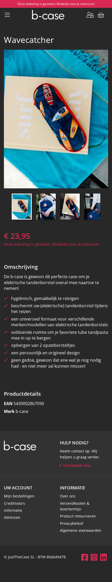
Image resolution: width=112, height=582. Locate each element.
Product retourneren (78, 516)
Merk (9, 411)
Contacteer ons (76, 465)
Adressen (12, 517)
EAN (8, 403)
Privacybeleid (71, 523)
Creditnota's (14, 503)
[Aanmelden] (90, 14)
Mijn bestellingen (19, 496)
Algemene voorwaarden (80, 530)
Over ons (68, 496)
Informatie (13, 510)
